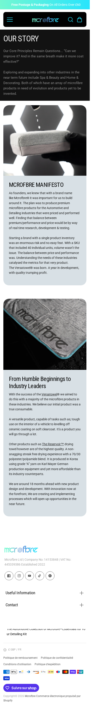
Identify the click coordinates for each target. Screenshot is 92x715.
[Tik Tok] (39, 575)
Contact (12, 604)
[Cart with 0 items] (79, 19)
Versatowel (49, 394)
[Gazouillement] (50, 575)
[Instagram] (19, 575)
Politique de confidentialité (57, 657)
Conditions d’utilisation (17, 664)
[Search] (70, 19)
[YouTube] (29, 575)
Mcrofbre (30, 696)
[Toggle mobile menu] (18, 19)
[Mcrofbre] (45, 19)
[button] (79, 19)
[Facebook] (8, 575)
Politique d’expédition (48, 664)
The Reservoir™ (53, 444)
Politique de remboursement (20, 657)
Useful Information (20, 592)
